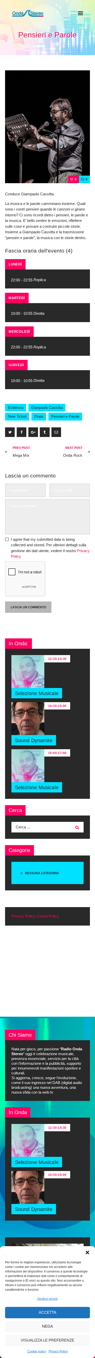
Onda (38, 416)
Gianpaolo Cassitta (47, 407)
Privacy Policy (58, 1351)
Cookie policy (36, 1351)
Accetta (47, 1312)
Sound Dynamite (33, 740)
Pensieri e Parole (65, 416)
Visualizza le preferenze (47, 1340)
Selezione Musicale (37, 693)
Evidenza (15, 407)
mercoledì (19, 331)
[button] (87, 1252)
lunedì (15, 264)
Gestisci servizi (47, 1299)
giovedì (16, 365)
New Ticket (17, 416)
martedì (17, 298)
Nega (47, 1326)
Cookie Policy (47, 916)
